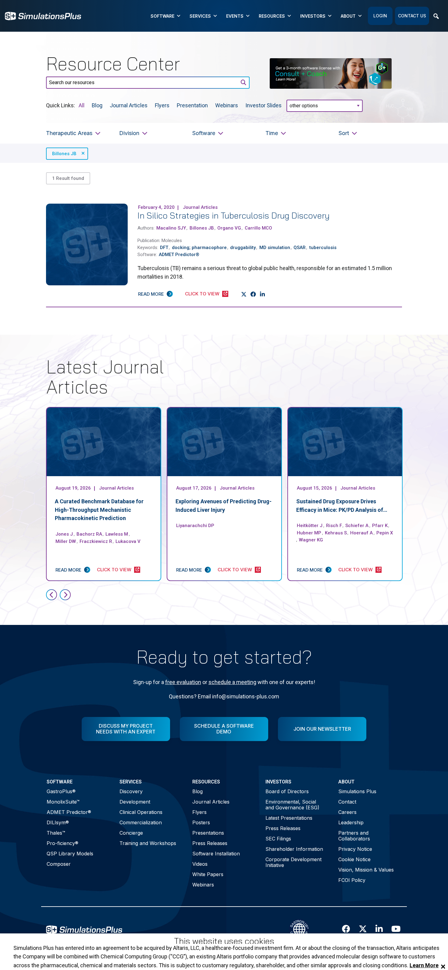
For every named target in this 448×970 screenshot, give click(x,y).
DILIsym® (58, 822)
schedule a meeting (232, 682)
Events (235, 16)
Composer (59, 864)
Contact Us (412, 15)
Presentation (192, 105)
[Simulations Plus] (43, 15)
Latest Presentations (288, 818)
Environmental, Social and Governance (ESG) (292, 805)
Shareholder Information (294, 849)
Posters (201, 822)
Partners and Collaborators (354, 836)
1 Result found (68, 178)
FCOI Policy (351, 880)
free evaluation (183, 682)
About (348, 16)
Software (162, 16)
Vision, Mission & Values (366, 870)
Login (380, 15)
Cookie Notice (354, 859)
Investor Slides (263, 105)
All (81, 105)
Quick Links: (60, 105)
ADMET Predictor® (69, 812)
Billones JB (64, 153)
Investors (312, 16)
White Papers (207, 874)
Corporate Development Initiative (293, 862)
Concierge (131, 833)
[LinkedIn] (262, 294)
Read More (151, 294)
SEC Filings (278, 839)
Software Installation (216, 854)
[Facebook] (253, 294)
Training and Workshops (147, 843)
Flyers (162, 105)
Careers (347, 812)
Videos (200, 864)
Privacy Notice (355, 849)
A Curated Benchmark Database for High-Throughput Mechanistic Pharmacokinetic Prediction (99, 510)
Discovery (131, 791)
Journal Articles (129, 105)
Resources (272, 16)
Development (134, 802)
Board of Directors (287, 791)
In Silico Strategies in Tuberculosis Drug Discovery (233, 215)
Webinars (226, 105)
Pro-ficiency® (62, 843)
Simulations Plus (357, 791)
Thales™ (56, 833)
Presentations (208, 833)
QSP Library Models (70, 854)
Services (200, 16)
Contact (347, 802)
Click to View (202, 294)
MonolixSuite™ (63, 802)
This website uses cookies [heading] (224, 941)
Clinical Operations (140, 812)
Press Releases (209, 843)
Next (65, 594)
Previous (51, 594)
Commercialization (140, 822)
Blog (97, 105)
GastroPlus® (61, 791)
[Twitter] (244, 294)
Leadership (351, 822)
